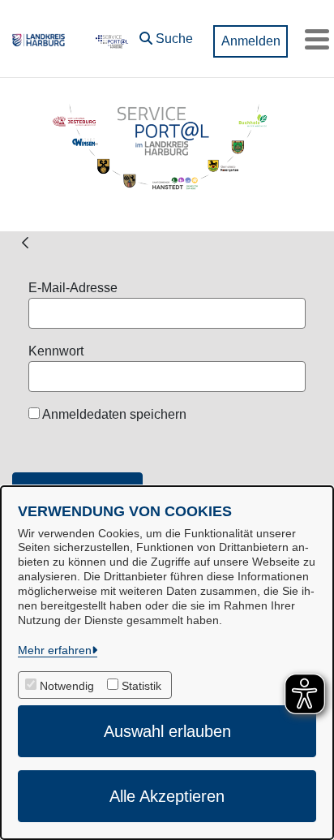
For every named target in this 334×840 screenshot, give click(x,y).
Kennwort (56, 351)
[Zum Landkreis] (38, 39)
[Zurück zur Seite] (25, 243)
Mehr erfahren (55, 650)
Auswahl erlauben (167, 731)
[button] (166, 35)
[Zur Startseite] (110, 39)
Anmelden (250, 41)
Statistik (141, 685)
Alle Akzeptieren (167, 796)
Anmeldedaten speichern (113, 414)
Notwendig (67, 685)
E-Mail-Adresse (73, 288)
